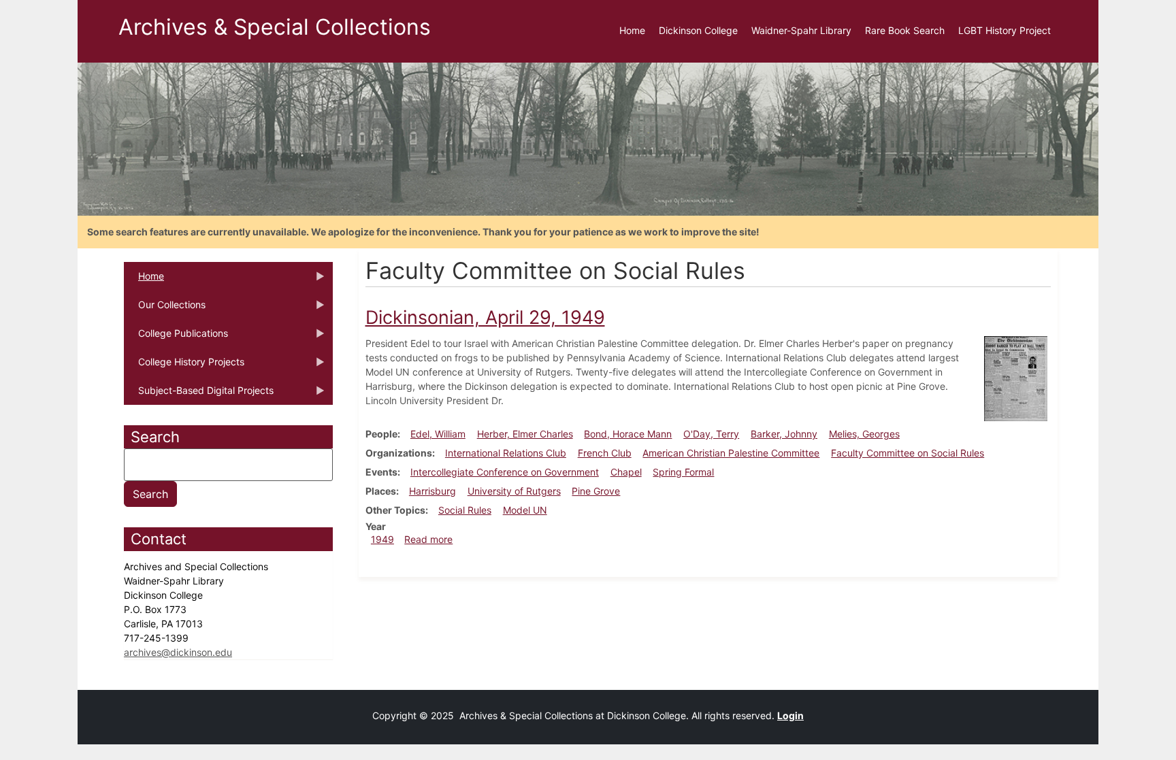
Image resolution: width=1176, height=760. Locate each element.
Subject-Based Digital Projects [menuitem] (199, 394)
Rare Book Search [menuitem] (905, 30)
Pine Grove (596, 491)
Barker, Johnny (784, 434)
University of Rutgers (514, 491)
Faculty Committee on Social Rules (907, 453)
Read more (428, 539)
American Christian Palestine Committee (730, 453)
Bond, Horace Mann (628, 434)
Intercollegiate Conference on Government (504, 472)
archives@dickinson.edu (178, 652)
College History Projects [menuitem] (184, 366)
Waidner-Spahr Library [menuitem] (801, 30)
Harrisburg (432, 491)
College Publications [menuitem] (176, 337)
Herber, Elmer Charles (525, 434)
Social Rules (464, 510)
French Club (605, 453)
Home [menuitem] (632, 30)
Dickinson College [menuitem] (698, 30)
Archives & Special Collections (274, 27)
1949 (382, 539)
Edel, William (438, 434)
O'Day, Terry (711, 434)
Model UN (525, 510)
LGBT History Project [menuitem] (1004, 30)
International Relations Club (505, 453)
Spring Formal (683, 472)
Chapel (626, 472)
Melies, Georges (864, 434)
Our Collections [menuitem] (165, 309)
